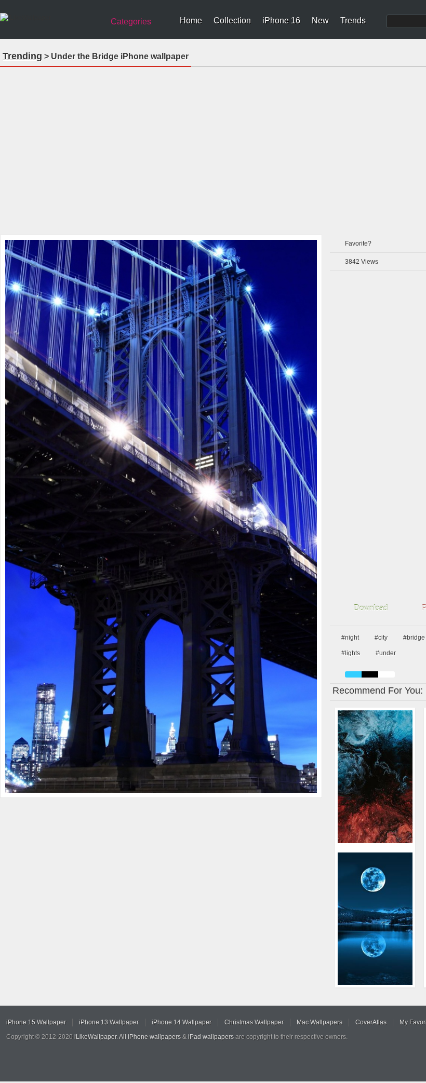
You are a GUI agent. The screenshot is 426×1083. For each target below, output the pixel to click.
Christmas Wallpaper (254, 1022)
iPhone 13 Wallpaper (109, 1022)
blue (353, 674)
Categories (131, 21)
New (320, 20)
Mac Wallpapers (319, 1022)
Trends (353, 20)
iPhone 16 (281, 20)
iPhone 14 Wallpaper (181, 1022)
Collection (232, 20)
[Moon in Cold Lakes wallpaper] (375, 918)
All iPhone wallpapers (150, 1036)
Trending (22, 56)
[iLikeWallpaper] (50, 17)
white (386, 674)
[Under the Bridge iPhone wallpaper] (161, 516)
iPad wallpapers (211, 1036)
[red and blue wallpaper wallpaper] (375, 776)
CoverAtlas (371, 1022)
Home (191, 20)
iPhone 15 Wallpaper (36, 1022)
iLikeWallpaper (95, 1036)
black (370, 674)
